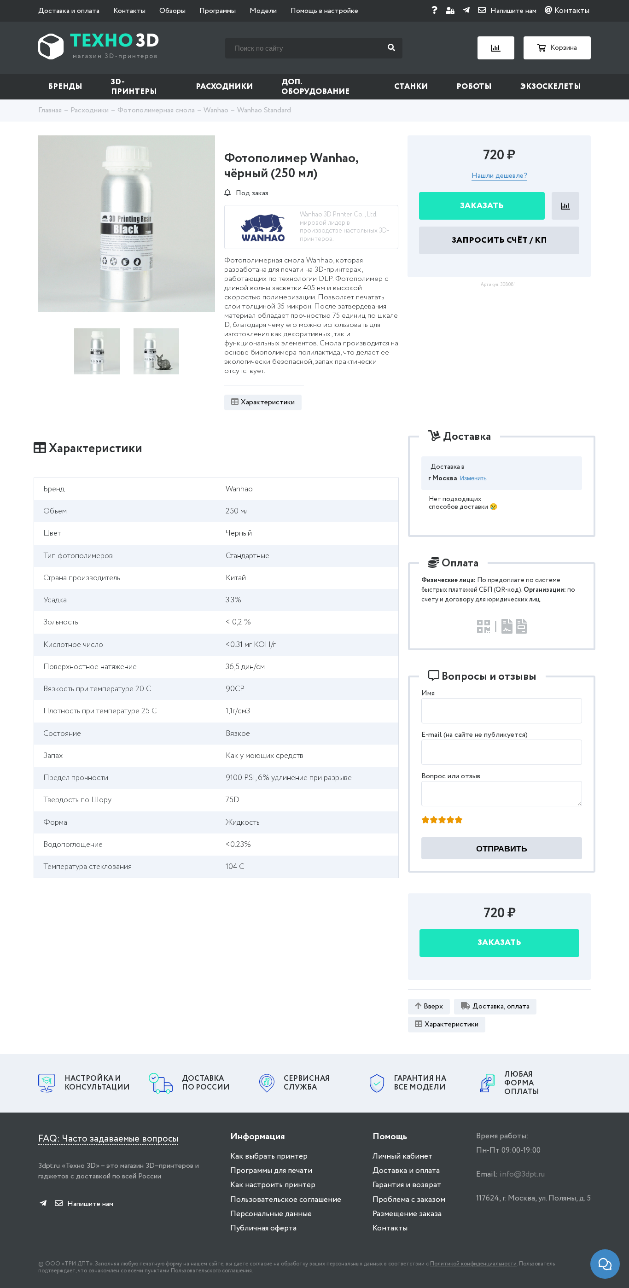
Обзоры (172, 11)
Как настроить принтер (272, 1185)
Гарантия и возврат (407, 1185)
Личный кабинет (402, 1156)
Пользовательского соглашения (211, 1271)
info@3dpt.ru (522, 1174)
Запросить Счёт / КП (499, 240)
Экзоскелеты (550, 87)
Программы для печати (271, 1171)
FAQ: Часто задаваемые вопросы (108, 1139)
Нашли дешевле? (499, 176)
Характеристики (268, 402)
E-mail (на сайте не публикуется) (474, 734)
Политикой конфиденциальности (473, 1264)
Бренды (65, 87)
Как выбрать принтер (269, 1156)
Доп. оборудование (315, 87)
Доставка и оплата (68, 11)
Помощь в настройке (324, 11)
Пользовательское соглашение (285, 1200)
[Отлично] (458, 820)
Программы (217, 11)
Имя (428, 693)
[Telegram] (466, 11)
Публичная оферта (263, 1228)
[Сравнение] (496, 47)
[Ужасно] (425, 820)
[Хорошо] (450, 820)
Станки (411, 87)
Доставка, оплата (501, 1006)
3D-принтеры (134, 87)
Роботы (474, 87)
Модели (263, 11)
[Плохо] (434, 820)
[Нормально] (442, 820)
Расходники (224, 87)
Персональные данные (271, 1214)
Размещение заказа (407, 1214)
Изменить (473, 478)
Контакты (129, 11)
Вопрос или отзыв (450, 776)
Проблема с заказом (409, 1200)
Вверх (433, 1006)
